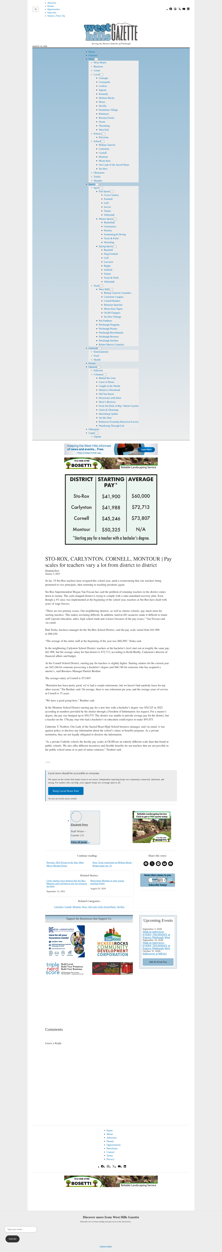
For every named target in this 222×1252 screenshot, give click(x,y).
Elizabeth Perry (52, 570)
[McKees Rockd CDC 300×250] (112, 956)
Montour (76, 907)
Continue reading (106, 1246)
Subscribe (12, 1239)
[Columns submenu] (105, 374)
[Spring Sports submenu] (115, 246)
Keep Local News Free (66, 790)
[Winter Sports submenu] (115, 219)
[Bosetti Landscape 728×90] (111, 468)
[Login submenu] (96, 433)
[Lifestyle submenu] (99, 348)
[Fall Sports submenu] (112, 191)
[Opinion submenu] (99, 367)
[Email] (89, 842)
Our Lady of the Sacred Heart (102, 907)
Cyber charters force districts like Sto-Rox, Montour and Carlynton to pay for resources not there (67, 883)
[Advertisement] (111, 998)
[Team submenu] (101, 286)
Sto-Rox (120, 907)
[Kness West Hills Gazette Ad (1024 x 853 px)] (65, 956)
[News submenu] (96, 59)
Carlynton (58, 907)
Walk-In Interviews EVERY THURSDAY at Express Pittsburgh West (156, 934)
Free (158, 962)
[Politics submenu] (103, 134)
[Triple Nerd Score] (65, 974)
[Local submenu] (101, 74)
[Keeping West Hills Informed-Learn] (111, 454)
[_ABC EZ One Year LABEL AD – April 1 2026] (112, 973)
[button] (35, 9)
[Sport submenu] (101, 188)
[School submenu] (102, 141)
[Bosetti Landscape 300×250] (152, 842)
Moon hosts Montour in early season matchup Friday (107, 882)
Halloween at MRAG (155, 953)
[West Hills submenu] (111, 289)
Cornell (67, 907)
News (84, 907)
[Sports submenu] (97, 184)
